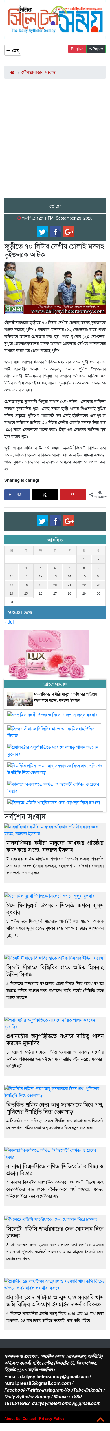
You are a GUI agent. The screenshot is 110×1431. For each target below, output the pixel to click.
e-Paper (96, 49)
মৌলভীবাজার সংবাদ (38, 72)
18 (26, 584)
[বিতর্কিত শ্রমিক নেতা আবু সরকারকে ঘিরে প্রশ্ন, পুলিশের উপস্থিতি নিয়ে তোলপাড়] (55, 767)
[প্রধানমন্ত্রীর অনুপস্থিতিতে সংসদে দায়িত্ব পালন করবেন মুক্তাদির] (55, 748)
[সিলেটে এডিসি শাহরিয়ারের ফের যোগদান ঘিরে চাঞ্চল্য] (54, 804)
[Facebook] (55, 231)
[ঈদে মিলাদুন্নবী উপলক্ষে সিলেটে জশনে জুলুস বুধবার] (52, 716)
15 (84, 576)
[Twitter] (42, 231)
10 (11, 576)
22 (84, 584)
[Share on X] (45, 494)
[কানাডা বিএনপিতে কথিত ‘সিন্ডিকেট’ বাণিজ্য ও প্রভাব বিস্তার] (55, 785)
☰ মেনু (12, 50)
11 (26, 576)
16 (98, 576)
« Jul (9, 622)
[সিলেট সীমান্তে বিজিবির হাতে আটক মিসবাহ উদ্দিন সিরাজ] (55, 730)
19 (40, 584)
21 (69, 584)
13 (55, 576)
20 (55, 584)
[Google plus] (68, 231)
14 (69, 576)
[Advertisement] (55, 140)
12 (40, 576)
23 (98, 584)
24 (11, 593)
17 (11, 584)
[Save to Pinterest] (73, 494)
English (77, 49)
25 (26, 593)
